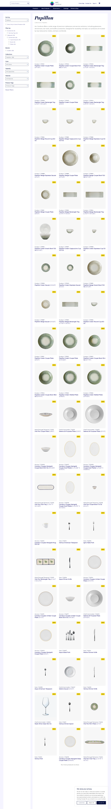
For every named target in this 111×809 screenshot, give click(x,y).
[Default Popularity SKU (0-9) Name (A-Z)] (16, 20)
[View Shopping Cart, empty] (99, 3)
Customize (81, 802)
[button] (38, 8)
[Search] (28, 3)
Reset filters (9, 90)
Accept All (101, 802)
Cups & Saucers (15, 39)
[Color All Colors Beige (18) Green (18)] (16, 64)
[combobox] (19, 3)
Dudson (10, 50)
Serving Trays (13, 33)
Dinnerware (13, 37)
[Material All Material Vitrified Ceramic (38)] (16, 78)
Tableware (11, 35)
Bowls (12, 42)
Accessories (11, 30)
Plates (13, 44)
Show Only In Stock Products (16, 24)
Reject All (91, 802)
